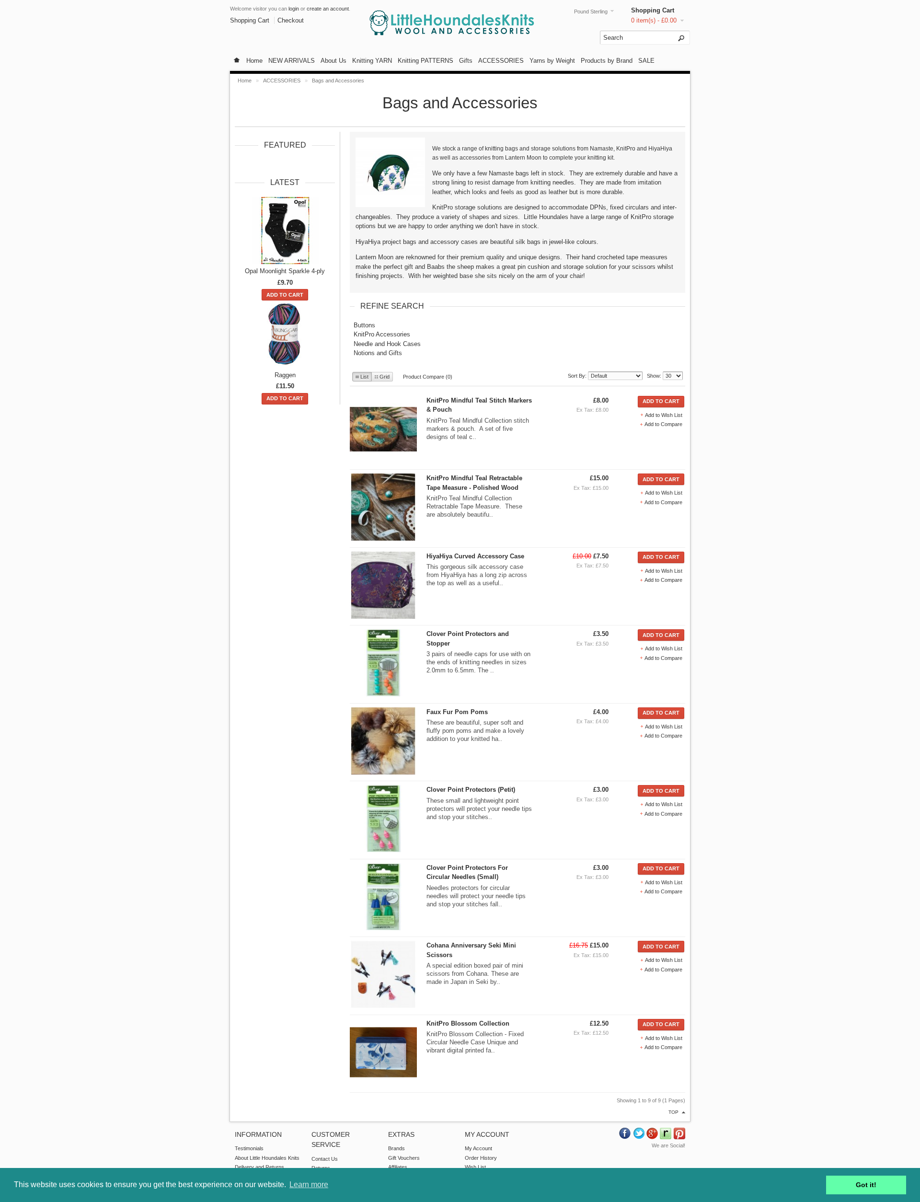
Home (254, 60)
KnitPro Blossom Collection (467, 1023)
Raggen (285, 375)
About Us (333, 60)
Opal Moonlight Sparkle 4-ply (285, 271)
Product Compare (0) (427, 377)
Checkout (290, 20)
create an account (328, 9)
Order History (481, 1158)
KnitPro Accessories (382, 334)
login (293, 9)
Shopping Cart (652, 10)
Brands (396, 1148)
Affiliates (397, 1167)
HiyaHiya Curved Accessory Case (475, 556)
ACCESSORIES (501, 60)
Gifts (465, 60)
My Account (478, 1148)
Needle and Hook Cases (387, 343)
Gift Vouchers (404, 1158)
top (673, 1112)
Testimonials (249, 1148)
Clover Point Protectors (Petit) (470, 789)
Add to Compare (663, 424)
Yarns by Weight (552, 60)
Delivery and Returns (259, 1167)
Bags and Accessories (338, 80)
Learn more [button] (308, 1184)
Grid (385, 377)
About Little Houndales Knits (267, 1158)
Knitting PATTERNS (425, 60)
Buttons (364, 325)
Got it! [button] (866, 1185)
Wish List (475, 1167)
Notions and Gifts (378, 353)
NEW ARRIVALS (291, 60)
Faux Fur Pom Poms (457, 712)
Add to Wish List (663, 415)
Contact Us (324, 1159)
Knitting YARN (372, 60)
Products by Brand (606, 60)
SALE (646, 60)
